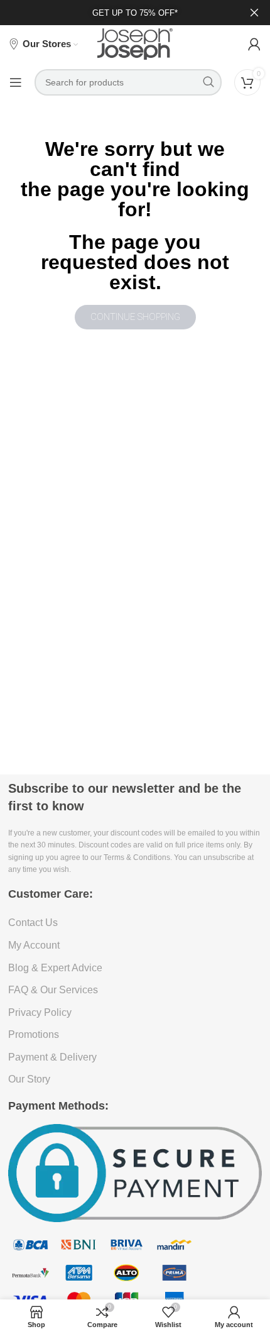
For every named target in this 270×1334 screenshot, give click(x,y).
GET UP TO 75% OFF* (135, 13)
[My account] (254, 44)
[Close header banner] (254, 12)
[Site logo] (135, 43)
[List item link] (135, 923)
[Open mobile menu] (15, 82)
